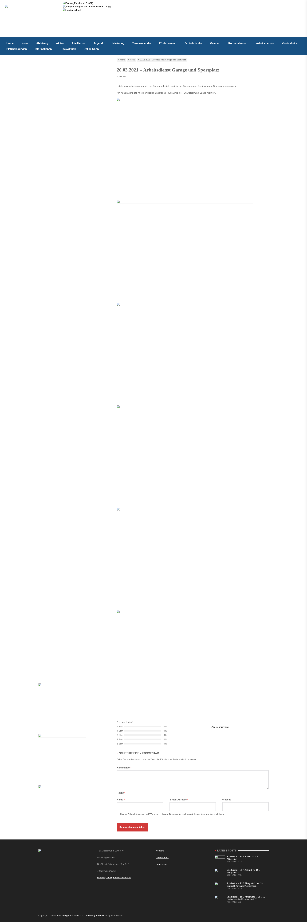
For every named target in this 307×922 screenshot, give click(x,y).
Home (10, 43)
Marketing (118, 43)
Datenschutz (162, 857)
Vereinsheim (289, 43)
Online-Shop (91, 49)
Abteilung (42, 43)
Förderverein (167, 43)
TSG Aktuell (68, 49)
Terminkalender (141, 43)
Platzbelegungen (16, 49)
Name (121, 799)
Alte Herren (79, 43)
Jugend (98, 43)
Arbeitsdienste (265, 43)
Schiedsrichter (193, 43)
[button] (99, 43)
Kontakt (160, 850)
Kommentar (124, 767)
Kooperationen (237, 43)
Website (226, 799)
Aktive (60, 43)
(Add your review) (220, 727)
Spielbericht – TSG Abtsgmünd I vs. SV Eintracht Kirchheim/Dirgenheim (245, 884)
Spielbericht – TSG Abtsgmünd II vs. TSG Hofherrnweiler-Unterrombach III (246, 898)
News (25, 43)
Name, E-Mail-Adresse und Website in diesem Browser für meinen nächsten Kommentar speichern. (172, 814)
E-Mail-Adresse (178, 799)
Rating (121, 792)
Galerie (214, 43)
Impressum (161, 864)
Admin (119, 76)
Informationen (43, 49)
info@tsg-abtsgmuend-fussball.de (114, 877)
